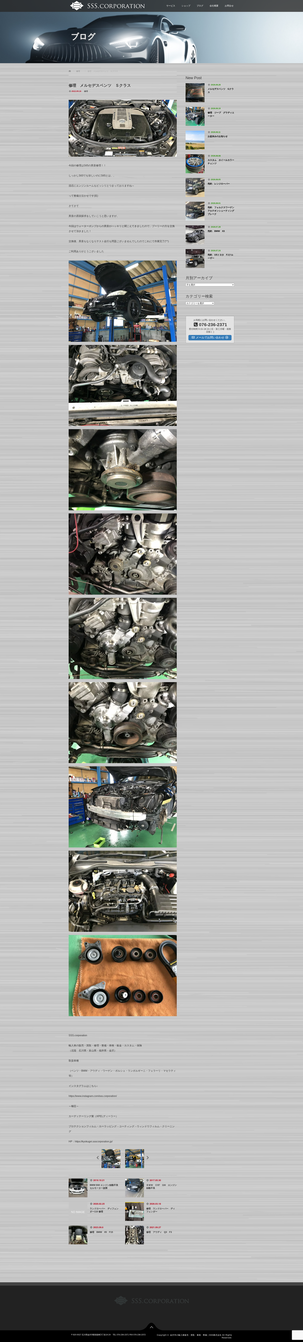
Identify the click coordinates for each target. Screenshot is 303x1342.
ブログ (200, 5)
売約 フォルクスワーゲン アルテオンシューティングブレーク (221, 210)
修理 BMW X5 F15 (101, 1232)
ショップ (185, 5)
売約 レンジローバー (219, 183)
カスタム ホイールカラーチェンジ (221, 162)
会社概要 (214, 5)
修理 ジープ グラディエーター (221, 114)
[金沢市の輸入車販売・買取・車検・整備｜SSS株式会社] (107, 5)
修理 (86, 91)
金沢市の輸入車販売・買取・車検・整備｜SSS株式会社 (196, 1334)
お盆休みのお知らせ (218, 136)
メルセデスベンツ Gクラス (221, 90)
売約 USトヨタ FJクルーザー (220, 256)
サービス (170, 5)
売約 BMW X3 (216, 231)
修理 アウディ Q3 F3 (159, 1232)
